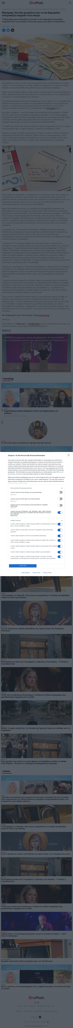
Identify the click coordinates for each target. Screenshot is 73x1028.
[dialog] (36, 514)
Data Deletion (26, 572)
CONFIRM (22, 565)
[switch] (60, 492)
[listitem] (36, 488)
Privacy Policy (47, 572)
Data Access (36, 572)
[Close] (69, 455)
